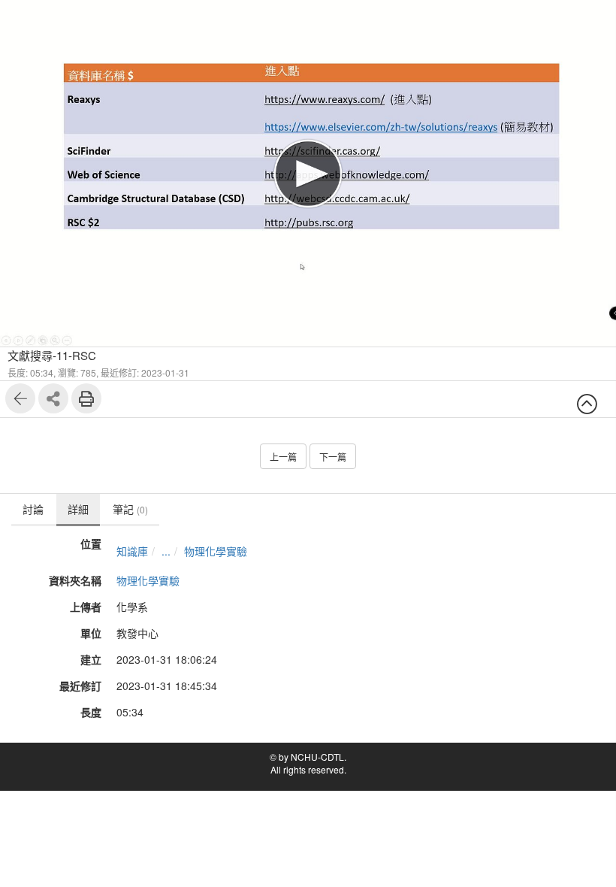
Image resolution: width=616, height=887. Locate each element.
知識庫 (132, 551)
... (166, 551)
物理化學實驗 (215, 551)
